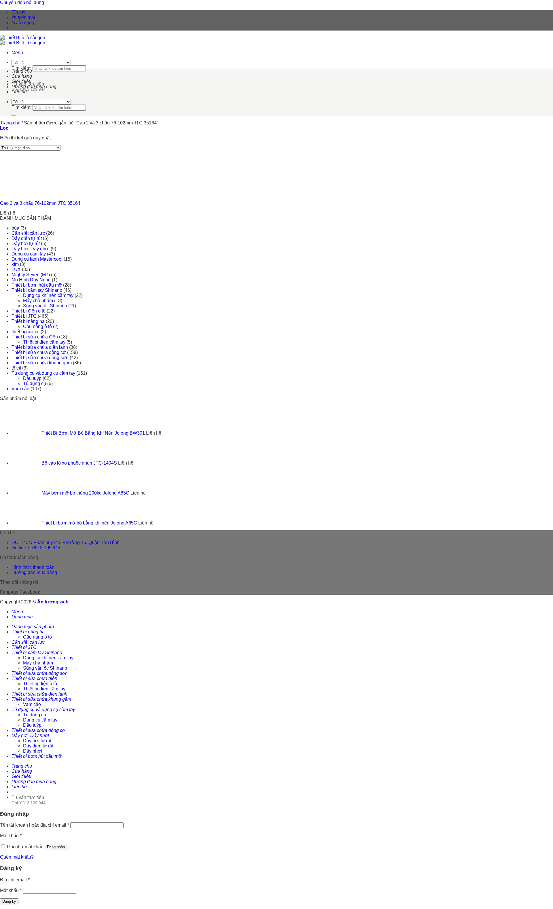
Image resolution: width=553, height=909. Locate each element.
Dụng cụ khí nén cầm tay (48, 295)
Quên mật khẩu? (17, 857)
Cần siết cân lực (28, 233)
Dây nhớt (32, 751)
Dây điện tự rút (27, 238)
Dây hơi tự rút (26, 243)
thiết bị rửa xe (25, 331)
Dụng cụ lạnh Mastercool (37, 259)
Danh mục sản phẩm (33, 626)
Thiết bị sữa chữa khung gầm (42, 362)
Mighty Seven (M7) (31, 274)
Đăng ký (9, 901)
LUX (16, 269)
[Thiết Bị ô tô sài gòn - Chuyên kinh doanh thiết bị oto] (22, 40)
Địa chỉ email (15, 879)
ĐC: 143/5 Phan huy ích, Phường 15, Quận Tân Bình (66, 542)
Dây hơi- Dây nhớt (31, 248)
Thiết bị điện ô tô (29, 310)
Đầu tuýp (32, 378)
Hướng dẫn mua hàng (34, 86)
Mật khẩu (11, 835)
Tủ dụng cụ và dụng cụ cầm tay (43, 373)
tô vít (16, 368)
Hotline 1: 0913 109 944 (36, 547)
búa (15, 228)
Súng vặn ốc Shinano (45, 305)
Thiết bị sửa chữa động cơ (39, 352)
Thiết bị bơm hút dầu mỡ (37, 285)
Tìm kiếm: (21, 68)
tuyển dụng (23, 22)
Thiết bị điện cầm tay (44, 342)
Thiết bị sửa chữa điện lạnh (40, 347)
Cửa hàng (22, 76)
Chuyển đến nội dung (22, 2)
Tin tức (19, 12)
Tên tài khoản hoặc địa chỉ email (34, 825)
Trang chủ (22, 71)
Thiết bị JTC (24, 316)
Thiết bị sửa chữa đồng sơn (40, 357)
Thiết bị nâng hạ (28, 321)
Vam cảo (20, 388)
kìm (15, 264)
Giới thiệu (21, 81)
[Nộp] (14, 114)
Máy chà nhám (38, 300)
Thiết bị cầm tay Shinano (37, 290)
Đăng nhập (56, 847)
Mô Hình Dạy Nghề (31, 279)
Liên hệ (19, 91)
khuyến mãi (23, 17)
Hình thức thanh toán (33, 567)
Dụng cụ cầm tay (29, 253)
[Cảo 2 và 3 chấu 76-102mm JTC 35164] (29, 193)
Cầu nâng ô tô (37, 326)
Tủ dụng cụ (34, 383)
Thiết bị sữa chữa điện (35, 336)
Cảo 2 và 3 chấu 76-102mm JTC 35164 (40, 203)
